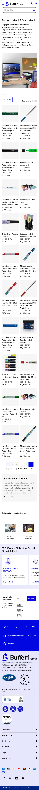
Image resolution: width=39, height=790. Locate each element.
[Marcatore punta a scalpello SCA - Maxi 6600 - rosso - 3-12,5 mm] (10, 288)
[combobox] (19, 10)
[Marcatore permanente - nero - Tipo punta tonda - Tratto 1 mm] (28, 434)
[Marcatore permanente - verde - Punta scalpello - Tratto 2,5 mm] (10, 397)
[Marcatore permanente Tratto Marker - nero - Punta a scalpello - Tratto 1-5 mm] (10, 150)
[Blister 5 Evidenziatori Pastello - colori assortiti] (28, 325)
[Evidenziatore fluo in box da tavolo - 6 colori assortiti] (10, 362)
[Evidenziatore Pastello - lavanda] (10, 222)
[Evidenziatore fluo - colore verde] (28, 150)
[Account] (32, 3)
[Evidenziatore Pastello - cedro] (28, 187)
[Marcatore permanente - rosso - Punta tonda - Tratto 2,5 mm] (10, 254)
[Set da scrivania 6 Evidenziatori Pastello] (28, 222)
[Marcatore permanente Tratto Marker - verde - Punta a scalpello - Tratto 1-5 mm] (10, 113)
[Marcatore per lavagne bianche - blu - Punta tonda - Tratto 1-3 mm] (10, 187)
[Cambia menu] (3, 3)
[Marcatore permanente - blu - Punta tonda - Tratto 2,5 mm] (10, 434)
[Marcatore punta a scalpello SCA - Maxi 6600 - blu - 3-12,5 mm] (28, 254)
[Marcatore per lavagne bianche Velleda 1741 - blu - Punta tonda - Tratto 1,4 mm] (28, 113)
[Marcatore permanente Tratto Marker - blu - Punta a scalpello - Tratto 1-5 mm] (10, 325)
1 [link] (7, 464)
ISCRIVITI (31, 599)
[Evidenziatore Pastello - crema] (28, 397)
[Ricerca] (34, 10)
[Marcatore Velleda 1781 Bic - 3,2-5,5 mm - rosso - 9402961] (28, 362)
